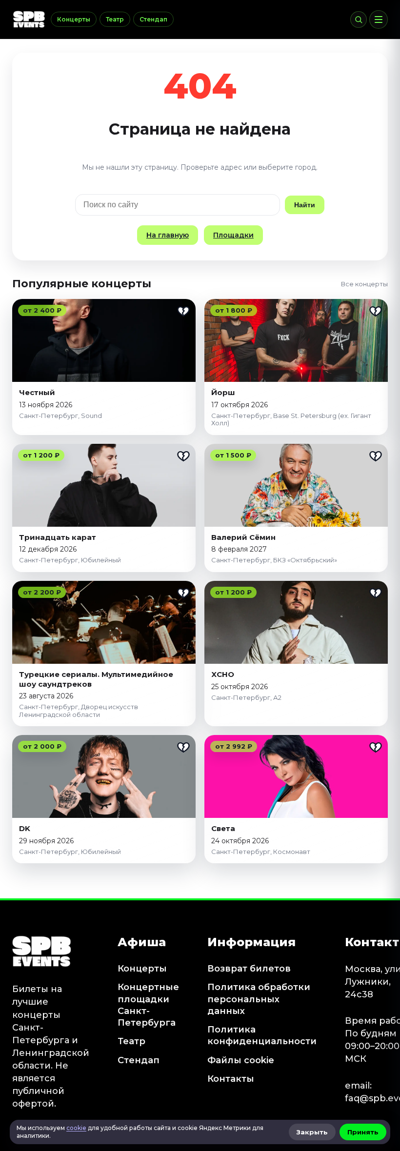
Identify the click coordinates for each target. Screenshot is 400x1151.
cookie (76, 1127)
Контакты (230, 1078)
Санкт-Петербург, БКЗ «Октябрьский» (274, 560)
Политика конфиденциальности (262, 1035)
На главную (167, 235)
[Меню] (378, 19)
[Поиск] (358, 19)
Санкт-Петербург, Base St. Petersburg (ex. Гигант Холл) (291, 419)
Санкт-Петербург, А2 (246, 697)
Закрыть (312, 1132)
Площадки (233, 235)
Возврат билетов (249, 968)
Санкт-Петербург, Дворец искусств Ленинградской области (78, 710)
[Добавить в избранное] (183, 311)
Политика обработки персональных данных (258, 999)
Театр (115, 19)
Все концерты (364, 284)
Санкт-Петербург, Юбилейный (70, 560)
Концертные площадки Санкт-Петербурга (148, 1005)
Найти (304, 205)
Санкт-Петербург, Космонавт (260, 851)
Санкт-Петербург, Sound (60, 415)
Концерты (73, 19)
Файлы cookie (240, 1060)
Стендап (153, 19)
